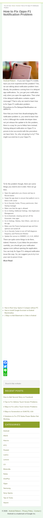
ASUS (5, 436)
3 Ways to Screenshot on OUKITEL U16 (18, 411)
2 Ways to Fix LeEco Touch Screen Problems (20, 407)
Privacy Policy (27, 511)
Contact (37, 511)
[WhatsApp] (21, 374)
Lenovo (6, 460)
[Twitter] (21, 366)
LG (4, 464)
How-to (6, 440)
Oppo (5, 483)
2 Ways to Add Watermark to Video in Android (20, 315)
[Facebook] (21, 363)
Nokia (5, 474)
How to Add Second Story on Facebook (18, 397)
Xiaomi (5, 503)
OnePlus (6, 479)
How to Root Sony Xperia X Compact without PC (21, 308)
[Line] (21, 370)
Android (6, 431)
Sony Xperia (8, 493)
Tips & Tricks (8, 498)
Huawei (6, 450)
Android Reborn (9, 81)
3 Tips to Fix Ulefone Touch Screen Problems (20, 402)
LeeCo (5, 455)
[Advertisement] (21, 39)
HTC (5, 445)
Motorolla (6, 469)
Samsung (7, 488)
